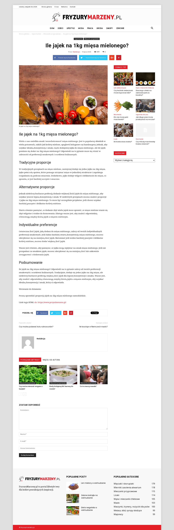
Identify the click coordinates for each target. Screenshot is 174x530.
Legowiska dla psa (142, 115)
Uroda (100, 28)
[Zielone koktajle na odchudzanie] (72, 498)
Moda (81, 28)
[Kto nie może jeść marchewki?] (123, 105)
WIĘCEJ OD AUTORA (51, 360)
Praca (90, 28)
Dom (52, 28)
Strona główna (47, 7)
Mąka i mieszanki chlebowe (145, 88)
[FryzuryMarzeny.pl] (87, 17)
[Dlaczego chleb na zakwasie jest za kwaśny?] (145, 79)
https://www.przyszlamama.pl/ (52, 302)
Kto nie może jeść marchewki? (121, 118)
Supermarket (78, 39)
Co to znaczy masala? (88, 386)
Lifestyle (71, 28)
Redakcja (76, 52)
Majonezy (118, 514)
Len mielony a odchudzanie (93, 483)
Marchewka (117, 115)
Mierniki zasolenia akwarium (127, 487)
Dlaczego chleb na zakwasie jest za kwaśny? (143, 92)
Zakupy (109, 28)
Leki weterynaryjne (120, 88)
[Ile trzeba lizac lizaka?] (123, 130)
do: (36, 302)
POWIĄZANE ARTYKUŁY (30, 360)
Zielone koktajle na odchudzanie (89, 496)
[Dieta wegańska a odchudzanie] (72, 510)
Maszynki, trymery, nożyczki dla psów (131, 506)
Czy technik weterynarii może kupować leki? (123, 91)
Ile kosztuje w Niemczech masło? (93, 327)
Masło (117, 502)
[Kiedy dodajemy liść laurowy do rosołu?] (63, 374)
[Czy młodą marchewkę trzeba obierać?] (145, 130)
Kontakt (72, 7)
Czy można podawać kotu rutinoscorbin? (36, 327)
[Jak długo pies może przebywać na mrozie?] (145, 105)
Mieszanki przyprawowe (91, 39)
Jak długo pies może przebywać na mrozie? (145, 118)
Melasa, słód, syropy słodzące (128, 510)
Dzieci (60, 28)
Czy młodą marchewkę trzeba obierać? (145, 142)
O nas (56, 7)
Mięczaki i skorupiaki (124, 483)
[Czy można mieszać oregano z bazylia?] (33, 374)
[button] (152, 28)
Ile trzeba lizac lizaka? (123, 141)
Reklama (64, 7)
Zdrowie (120, 28)
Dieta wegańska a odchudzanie (89, 508)
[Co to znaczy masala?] (94, 374)
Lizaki (115, 139)
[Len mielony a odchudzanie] (72, 486)
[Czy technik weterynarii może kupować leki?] (123, 79)
